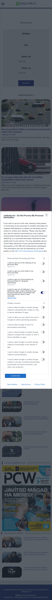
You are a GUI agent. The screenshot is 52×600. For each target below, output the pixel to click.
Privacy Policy (39, 384)
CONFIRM (15, 376)
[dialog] (26, 300)
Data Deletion (12, 384)
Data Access (26, 384)
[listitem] (26, 258)
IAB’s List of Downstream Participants (29, 251)
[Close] (47, 215)
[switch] (43, 263)
